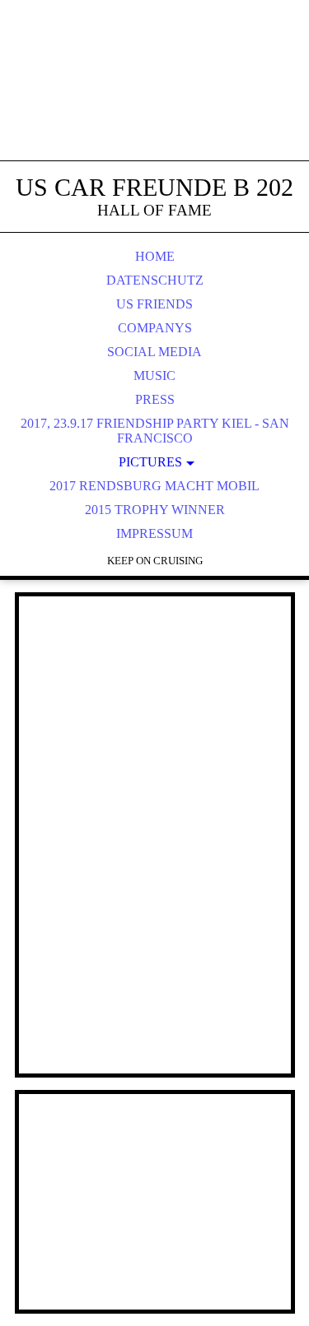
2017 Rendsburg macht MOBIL (154, 486)
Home (155, 256)
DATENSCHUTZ (155, 280)
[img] (155, 98)
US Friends (154, 304)
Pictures (150, 462)
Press (155, 399)
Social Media (154, 352)
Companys (155, 328)
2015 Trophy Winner (155, 510)
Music (154, 375)
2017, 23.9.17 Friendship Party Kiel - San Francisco (155, 430)
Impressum (154, 533)
